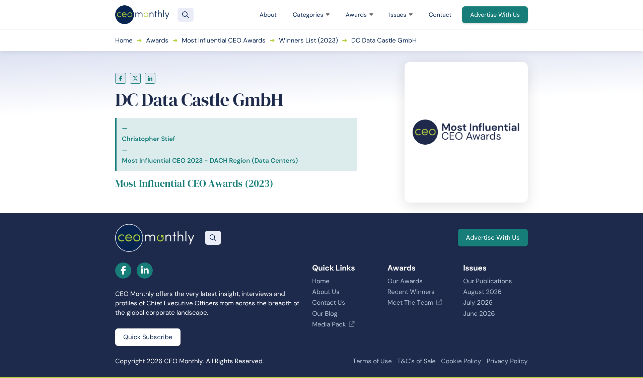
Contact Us (328, 302)
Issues (397, 15)
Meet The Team (410, 302)
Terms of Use (372, 361)
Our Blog (325, 313)
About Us (326, 292)
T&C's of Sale (416, 361)
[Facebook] (120, 78)
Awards (356, 15)
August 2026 (482, 292)
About (268, 15)
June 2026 (479, 313)
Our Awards (405, 281)
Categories (308, 15)
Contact (440, 15)
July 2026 (478, 302)
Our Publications (487, 281)
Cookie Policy (461, 361)
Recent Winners (411, 292)
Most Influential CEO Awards (224, 40)
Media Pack (329, 324)
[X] (135, 78)
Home (124, 40)
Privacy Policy (507, 361)
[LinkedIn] (150, 78)
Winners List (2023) (308, 40)
